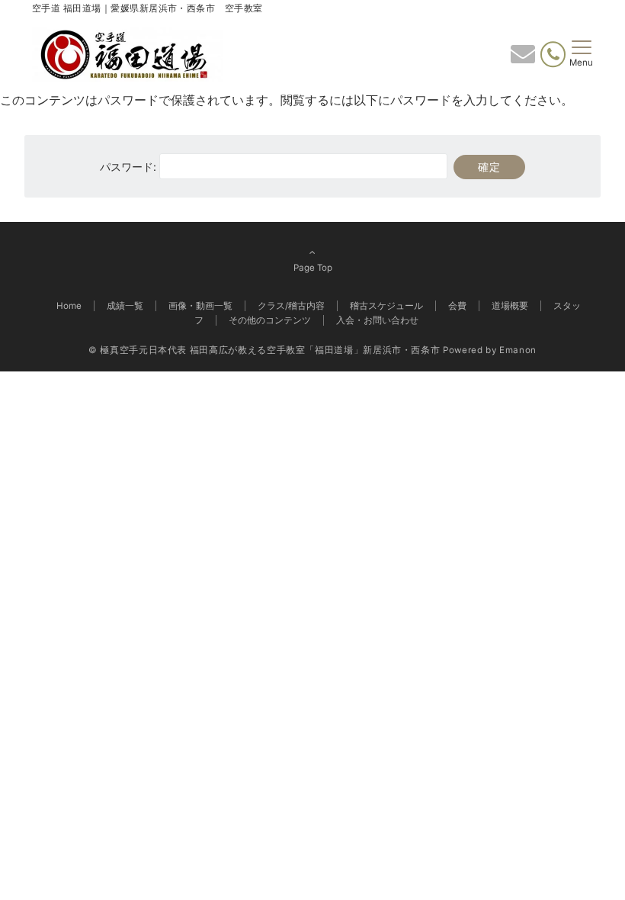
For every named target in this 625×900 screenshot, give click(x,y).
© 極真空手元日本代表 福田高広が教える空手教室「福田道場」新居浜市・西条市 (264, 350)
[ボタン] (523, 58)
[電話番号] (553, 54)
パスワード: (129, 166)
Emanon (518, 350)
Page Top (312, 267)
